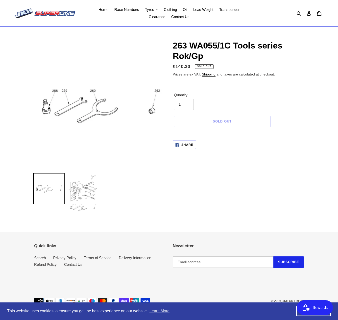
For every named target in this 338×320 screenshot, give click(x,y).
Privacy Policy (64, 258)
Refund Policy (45, 264)
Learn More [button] (159, 311)
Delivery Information (135, 258)
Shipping (209, 74)
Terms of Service (97, 258)
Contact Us (73, 264)
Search (40, 258)
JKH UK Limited (293, 301)
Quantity (181, 95)
